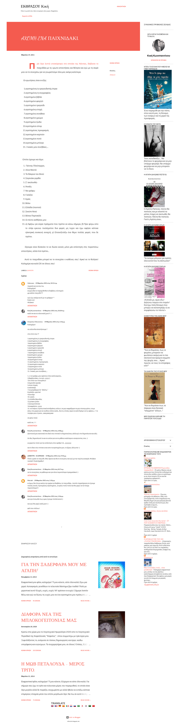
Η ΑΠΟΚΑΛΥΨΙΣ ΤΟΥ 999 (153, 539)
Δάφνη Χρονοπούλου (152, 484)
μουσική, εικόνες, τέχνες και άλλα (156, 511)
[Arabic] (90, 706)
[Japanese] (82, 706)
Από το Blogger (74, 717)
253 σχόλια (37, 650)
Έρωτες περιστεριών (151, 494)
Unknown (31, 283)
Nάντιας (82, 63)
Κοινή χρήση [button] (114, 63)
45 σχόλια (36, 601)
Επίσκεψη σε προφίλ (158, 60)
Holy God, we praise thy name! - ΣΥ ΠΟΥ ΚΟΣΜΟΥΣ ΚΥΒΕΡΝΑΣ (156, 522)
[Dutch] (71, 706)
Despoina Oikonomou (35, 322)
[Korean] (86, 706)
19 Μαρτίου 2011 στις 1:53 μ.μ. (54, 322)
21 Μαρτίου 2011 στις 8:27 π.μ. (53, 469)
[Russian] (75, 706)
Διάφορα (112, 75)
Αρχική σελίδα (27, 16)
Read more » (85, 601)
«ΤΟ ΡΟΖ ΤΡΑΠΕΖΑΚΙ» (152, 541)
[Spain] (64, 706)
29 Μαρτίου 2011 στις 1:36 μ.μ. (53, 496)
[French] (56, 706)
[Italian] (67, 706)
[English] (52, 706)
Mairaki (30, 480)
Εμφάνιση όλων (151, 584)
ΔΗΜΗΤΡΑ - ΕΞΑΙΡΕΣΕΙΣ (36, 456)
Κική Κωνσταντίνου (34, 310)
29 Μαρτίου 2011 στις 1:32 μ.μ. (44, 480)
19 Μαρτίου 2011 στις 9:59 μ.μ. (56, 456)
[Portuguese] (79, 706)
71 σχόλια (36, 700)
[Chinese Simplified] (94, 706)
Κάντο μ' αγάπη (149, 458)
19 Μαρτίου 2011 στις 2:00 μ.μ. (53, 431)
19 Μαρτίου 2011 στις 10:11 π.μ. (46, 283)
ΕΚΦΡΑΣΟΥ (148, 558)
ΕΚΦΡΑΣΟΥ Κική (35, 6)
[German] (60, 706)
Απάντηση (32, 306)
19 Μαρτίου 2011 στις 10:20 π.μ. (53, 310)
